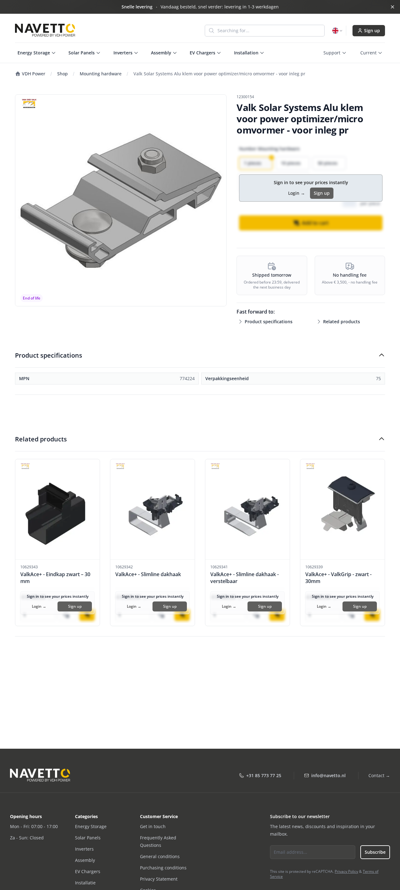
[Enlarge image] (120, 200)
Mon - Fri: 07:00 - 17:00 (34, 826)
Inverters (84, 849)
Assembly (85, 860)
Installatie (85, 883)
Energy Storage (91, 826)
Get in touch (153, 826)
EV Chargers (87, 871)
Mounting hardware (101, 74)
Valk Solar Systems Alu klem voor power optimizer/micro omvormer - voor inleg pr (219, 74)
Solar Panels (88, 838)
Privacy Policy (346, 871)
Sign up (372, 30)
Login (296, 193)
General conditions (160, 856)
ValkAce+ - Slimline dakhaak (148, 574)
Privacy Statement (159, 879)
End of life (31, 298)
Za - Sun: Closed (27, 838)
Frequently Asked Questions (158, 841)
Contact (379, 775)
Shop (62, 74)
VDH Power (33, 74)
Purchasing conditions (163, 868)
